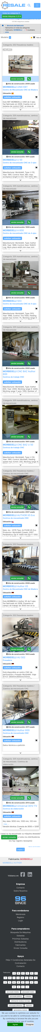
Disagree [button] (29, 1024)
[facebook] (22, 875)
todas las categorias (11, 13)
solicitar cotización (12, 97)
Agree (15, 1024)
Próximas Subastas (20, 939)
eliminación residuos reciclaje (20, 1001)
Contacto (21, 888)
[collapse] (10, 37)
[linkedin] (30, 875)
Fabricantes (20, 945)
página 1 (20, 849)
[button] (20, 109)
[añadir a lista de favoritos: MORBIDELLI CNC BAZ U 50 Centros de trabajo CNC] (36, 452)
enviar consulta (17, 79)
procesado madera (28, 992)
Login (20, 920)
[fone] (29, 79)
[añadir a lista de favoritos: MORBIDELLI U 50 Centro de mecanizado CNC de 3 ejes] (36, 167)
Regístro (20, 917)
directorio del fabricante (15, 25)
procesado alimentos (15, 1005)
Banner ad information (34, 846)
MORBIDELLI (18, 30)
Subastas (20, 935)
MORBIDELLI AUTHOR (12, 863)
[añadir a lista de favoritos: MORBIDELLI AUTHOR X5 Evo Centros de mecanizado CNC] (36, 525)
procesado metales (13, 992)
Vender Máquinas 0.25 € (11, 16)
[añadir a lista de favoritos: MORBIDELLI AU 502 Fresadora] (36, 667)
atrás (7, 32)
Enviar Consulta (20, 948)
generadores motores (20, 1010)
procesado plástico (16, 996)
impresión (29, 1005)
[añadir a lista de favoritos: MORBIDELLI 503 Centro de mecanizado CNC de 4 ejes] (36, 309)
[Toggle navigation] (37, 5)
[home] (3, 25)
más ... (6, 824)
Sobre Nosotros (20, 891)
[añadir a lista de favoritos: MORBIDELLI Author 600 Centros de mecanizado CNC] (36, 740)
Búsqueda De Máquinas (20, 932)
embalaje (28, 996)
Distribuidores (20, 942)
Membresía (20, 914)
